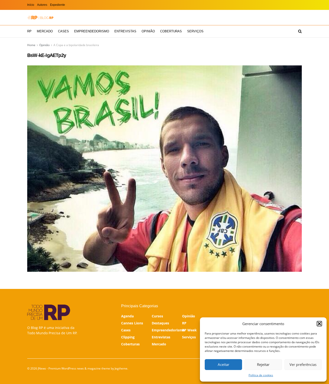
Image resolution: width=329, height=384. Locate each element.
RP (29, 31)
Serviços (195, 31)
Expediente (57, 5)
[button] (319, 323)
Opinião (148, 31)
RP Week (189, 330)
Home (31, 45)
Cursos (157, 316)
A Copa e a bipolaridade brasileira (76, 45)
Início (30, 5)
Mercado (45, 31)
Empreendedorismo (91, 31)
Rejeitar (263, 364)
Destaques (160, 323)
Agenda (127, 316)
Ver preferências (303, 364)
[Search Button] (300, 31)
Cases (63, 31)
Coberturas (171, 31)
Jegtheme (121, 368)
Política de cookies (261, 375)
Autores (42, 5)
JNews (42, 368)
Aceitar (223, 364)
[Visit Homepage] (40, 17)
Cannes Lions (132, 323)
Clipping (128, 337)
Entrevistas (125, 31)
